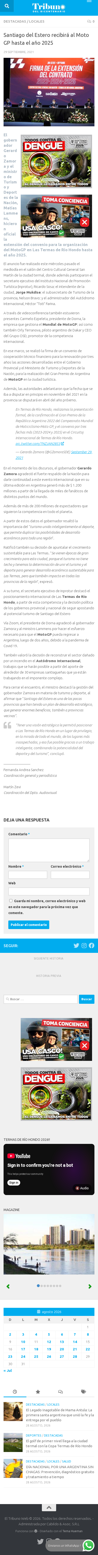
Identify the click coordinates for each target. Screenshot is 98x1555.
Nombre (16, 866)
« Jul (8, 1370)
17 (23, 1349)
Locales (36, 21)
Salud (66, 1461)
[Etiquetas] (83, 1392)
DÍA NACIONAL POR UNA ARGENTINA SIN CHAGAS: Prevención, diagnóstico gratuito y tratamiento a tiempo (60, 1472)
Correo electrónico (67, 866)
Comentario (19, 834)
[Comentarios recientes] (60, 1392)
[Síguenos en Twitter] (76, 945)
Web (12, 883)
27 (62, 1356)
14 (75, 1342)
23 (10, 1356)
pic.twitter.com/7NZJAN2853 (37, 444)
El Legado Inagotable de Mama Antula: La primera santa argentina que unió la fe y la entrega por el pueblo (60, 1415)
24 (23, 1356)
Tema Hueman (73, 1531)
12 (49, 1342)
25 (36, 1356)
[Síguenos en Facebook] (91, 945)
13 (62, 1342)
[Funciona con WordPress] (35, 1531)
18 (36, 1349)
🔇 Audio (82, 1188)
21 (75, 1349)
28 (75, 1356)
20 (62, 1349)
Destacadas (15, 21)
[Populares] (37, 1392)
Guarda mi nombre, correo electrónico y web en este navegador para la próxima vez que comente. (47, 907)
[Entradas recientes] (15, 1392)
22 (88, 1349)
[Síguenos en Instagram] (84, 945)
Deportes (33, 1435)
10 (23, 1342)
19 (49, 1349)
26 (49, 1356)
